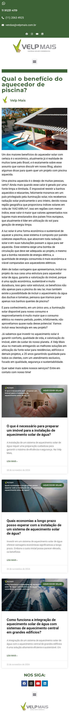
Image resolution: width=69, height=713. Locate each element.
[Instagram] (32, 34)
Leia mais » (12, 461)
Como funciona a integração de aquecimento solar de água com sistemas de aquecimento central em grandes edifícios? (33, 626)
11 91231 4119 (9, 10)
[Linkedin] (42, 34)
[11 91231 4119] (3, 3)
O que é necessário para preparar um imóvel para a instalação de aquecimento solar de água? (33, 430)
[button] (34, 61)
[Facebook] (27, 34)
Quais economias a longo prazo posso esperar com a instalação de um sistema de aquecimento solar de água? (34, 527)
